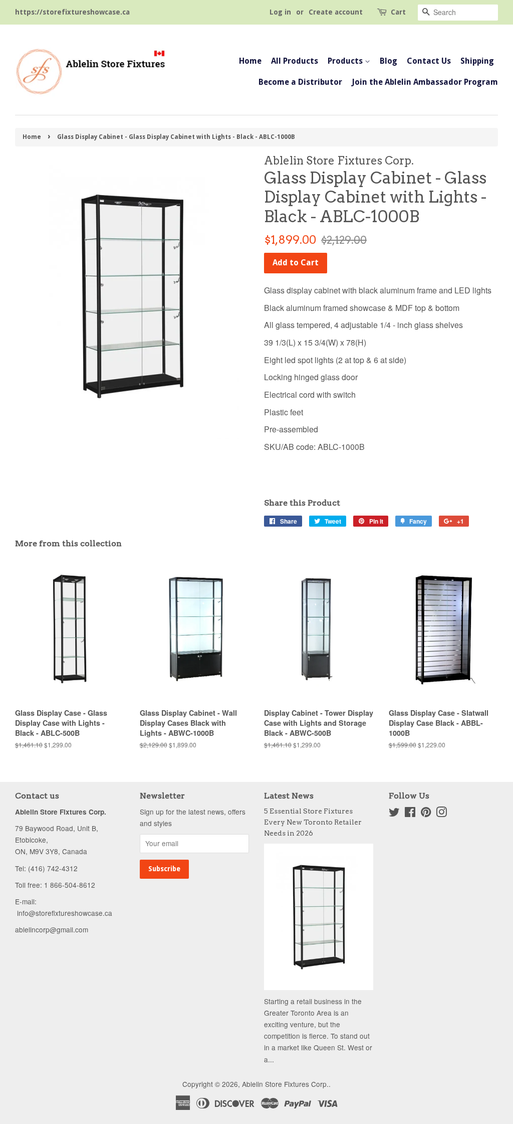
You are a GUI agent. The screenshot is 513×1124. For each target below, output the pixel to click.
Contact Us (429, 61)
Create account (336, 12)
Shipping (477, 61)
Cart (398, 12)
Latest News (289, 795)
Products (346, 61)
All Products (294, 61)
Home (250, 61)
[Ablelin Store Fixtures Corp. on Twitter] (394, 814)
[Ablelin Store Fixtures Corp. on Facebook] (410, 814)
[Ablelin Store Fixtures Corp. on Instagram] (441, 814)
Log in (280, 12)
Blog (388, 61)
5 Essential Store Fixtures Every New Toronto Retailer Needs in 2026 (313, 822)
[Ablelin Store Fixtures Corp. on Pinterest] (425, 814)
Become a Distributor (300, 82)
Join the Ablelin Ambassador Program (425, 82)
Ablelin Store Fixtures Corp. (285, 1084)
